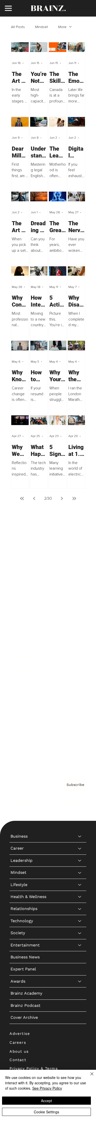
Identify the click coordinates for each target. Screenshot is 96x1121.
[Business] (79, 536)
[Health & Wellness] (79, 596)
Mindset (41, 27)
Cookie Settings (46, 1111)
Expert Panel (23, 668)
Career (17, 548)
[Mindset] (79, 572)
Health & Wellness (28, 596)
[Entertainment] (79, 645)
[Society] (79, 633)
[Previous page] (34, 498)
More (62, 27)
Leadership (21, 560)
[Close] (89, 1077)
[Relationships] (79, 608)
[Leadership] (79, 560)
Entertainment (25, 644)
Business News (25, 656)
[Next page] (62, 498)
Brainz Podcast (25, 705)
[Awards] (79, 681)
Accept (46, 1100)
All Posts (18, 27)
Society (17, 632)
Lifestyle (18, 584)
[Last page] (74, 498)
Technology (21, 620)
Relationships (23, 608)
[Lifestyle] (79, 584)
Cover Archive (24, 717)
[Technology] (79, 620)
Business (19, 535)
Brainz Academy (26, 693)
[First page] (22, 498)
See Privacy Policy (47, 1088)
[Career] (79, 548)
